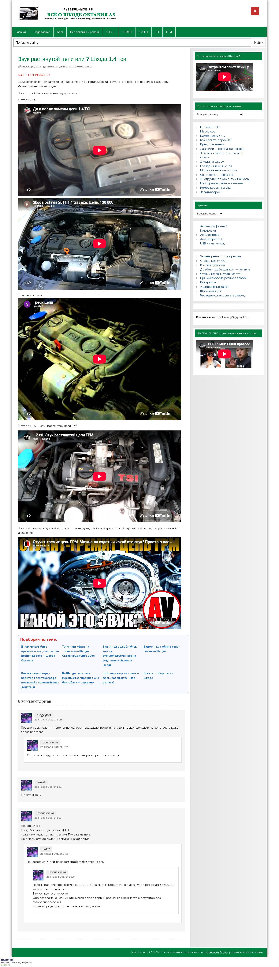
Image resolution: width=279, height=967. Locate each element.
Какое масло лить (212, 135)
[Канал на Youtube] (255, 11)
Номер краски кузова (215, 187)
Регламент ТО (209, 127)
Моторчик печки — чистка (218, 170)
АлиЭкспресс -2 (211, 239)
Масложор (208, 131)
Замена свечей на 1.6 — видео (221, 153)
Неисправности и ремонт (76, 66)
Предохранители (212, 144)
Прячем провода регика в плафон (223, 278)
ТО (157, 32)
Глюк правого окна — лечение (221, 183)
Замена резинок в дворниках (220, 256)
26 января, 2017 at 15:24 (49, 786)
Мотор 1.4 (53, 66)
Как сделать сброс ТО (216, 140)
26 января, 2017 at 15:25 (54, 746)
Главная (21, 32)
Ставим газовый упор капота (220, 274)
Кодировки (208, 230)
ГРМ (169, 32)
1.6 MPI (127, 32)
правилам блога (217, 952)
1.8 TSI (143, 32)
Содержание (42, 32)
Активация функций (213, 226)
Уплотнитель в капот (214, 286)
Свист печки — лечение (216, 175)
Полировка (208, 282)
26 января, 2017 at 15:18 (49, 719)
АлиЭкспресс (209, 234)
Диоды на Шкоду (212, 161)
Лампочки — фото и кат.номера (222, 149)
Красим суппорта (212, 265)
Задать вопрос (210, 192)
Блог (60, 32)
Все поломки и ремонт (84, 32)
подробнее (27, 962)
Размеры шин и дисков (216, 166)
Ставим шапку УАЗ (212, 260)
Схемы (204, 157)
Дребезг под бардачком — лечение (225, 269)
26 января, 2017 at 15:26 (54, 853)
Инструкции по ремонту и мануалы (224, 179)
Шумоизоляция (210, 291)
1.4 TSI (110, 32)
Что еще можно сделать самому (222, 295)
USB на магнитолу (212, 243)
